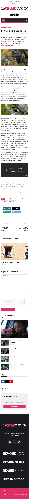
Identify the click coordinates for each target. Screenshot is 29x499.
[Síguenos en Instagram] (16, 3)
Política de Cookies (11, 497)
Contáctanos (20, 497)
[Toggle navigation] (3, 20)
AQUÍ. (20, 192)
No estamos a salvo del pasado (10, 262)
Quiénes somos (6, 494)
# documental (12, 201)
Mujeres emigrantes (9, 333)
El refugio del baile (15, 356)
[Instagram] (11, 381)
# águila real (22, 198)
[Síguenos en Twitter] (14, 3)
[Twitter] (7, 381)
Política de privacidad (16, 494)
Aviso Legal (24, 494)
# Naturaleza (4, 201)
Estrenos (3, 27)
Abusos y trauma (14, 348)
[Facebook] (3, 381)
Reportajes (8, 27)
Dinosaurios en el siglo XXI (17, 364)
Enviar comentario (8, 309)
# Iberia (16, 198)
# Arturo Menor (9, 198)
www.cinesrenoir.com (7, 45)
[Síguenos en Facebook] (12, 3)
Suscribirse (14, 406)
